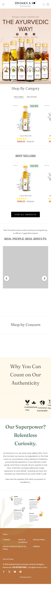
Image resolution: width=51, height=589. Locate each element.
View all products (25, 214)
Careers (6, 539)
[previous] (6, 278)
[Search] (44, 4)
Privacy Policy (39, 539)
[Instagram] (9, 571)
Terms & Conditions (24, 541)
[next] (44, 278)
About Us (22, 546)
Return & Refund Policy (10, 547)
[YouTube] (15, 571)
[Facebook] (4, 571)
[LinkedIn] (20, 571)
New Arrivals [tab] (32, 97)
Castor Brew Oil (25, 136)
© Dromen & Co (25, 577)
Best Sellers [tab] (19, 97)
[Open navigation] (3, 4)
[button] (22, 139)
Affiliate (36, 546)
